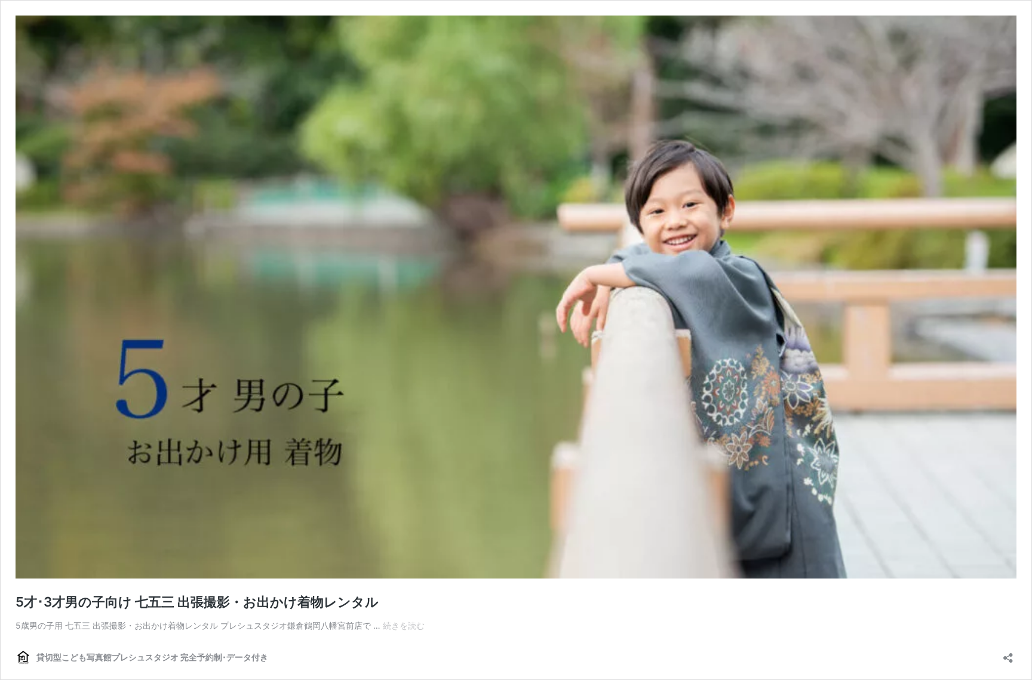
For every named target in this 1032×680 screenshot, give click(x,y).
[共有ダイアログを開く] (1008, 654)
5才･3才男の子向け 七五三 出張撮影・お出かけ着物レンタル (197, 602)
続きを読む (404, 625)
